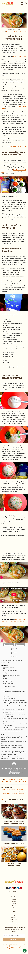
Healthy (13, 779)
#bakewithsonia (14, 773)
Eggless (7, 779)
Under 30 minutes (20, 781)
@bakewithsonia (14, 772)
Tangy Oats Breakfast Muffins (17, 146)
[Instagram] (7, 888)
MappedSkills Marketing (14, 948)
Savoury (20, 779)
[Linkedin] (18, 888)
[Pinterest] (20, 888)
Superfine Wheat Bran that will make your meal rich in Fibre (13, 621)
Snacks (11, 781)
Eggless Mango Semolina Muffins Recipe (14, 864)
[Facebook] (10, 888)
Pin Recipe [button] (20, 645)
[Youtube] (12, 888)
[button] (22, 3)
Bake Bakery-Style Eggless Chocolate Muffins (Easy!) (14, 822)
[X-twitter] (15, 888)
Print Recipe (9, 645)
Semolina (4, 781)
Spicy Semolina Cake (19, 56)
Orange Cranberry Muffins (14, 843)
